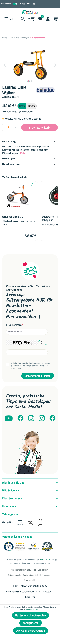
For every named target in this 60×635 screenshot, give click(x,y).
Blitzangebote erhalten (37, 376)
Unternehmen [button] (10, 506)
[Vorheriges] (4, 65)
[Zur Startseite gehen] (30, 12)
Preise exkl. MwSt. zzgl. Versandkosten (17, 111)
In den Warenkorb (39, 127)
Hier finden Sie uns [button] (13, 482)
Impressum (47, 591)
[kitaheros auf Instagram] (41, 418)
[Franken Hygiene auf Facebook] (52, 418)
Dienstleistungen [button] (12, 498)
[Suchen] (23, 18)
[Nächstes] (55, 65)
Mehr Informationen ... (33, 609)
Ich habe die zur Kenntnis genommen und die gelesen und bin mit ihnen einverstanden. (30, 365)
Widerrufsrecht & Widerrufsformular (20, 591)
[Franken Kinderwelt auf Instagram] (31, 418)
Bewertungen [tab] (8, 158)
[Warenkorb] (55, 18)
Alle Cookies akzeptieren (30, 631)
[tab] (29, 147)
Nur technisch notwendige (30, 615)
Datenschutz (30, 596)
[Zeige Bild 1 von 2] (28, 81)
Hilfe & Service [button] (10, 490)
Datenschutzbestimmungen (30, 363)
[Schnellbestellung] (31, 18)
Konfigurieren (30, 623)
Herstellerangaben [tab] (11, 164)
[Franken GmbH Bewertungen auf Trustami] (29, 546)
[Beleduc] (45, 89)
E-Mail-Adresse (14, 325)
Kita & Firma (25, 3)
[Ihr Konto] (48, 18)
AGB (27, 365)
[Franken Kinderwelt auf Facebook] (20, 418)
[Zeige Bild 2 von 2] (31, 81)
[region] (30, 65)
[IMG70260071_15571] (30, 65)
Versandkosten (45, 559)
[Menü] (6, 19)
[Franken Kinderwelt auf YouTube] (8, 418)
